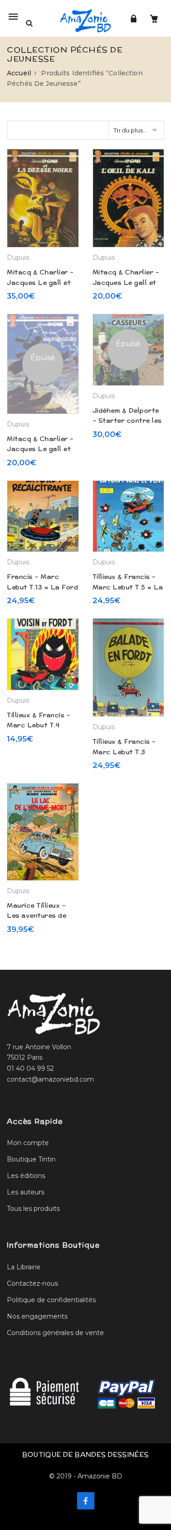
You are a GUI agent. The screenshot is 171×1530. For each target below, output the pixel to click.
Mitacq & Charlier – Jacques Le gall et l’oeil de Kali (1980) (126, 282)
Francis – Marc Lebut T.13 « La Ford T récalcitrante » (42, 587)
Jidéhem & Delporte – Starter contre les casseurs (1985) (127, 421)
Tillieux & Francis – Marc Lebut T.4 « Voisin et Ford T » (40, 725)
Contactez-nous (32, 1283)
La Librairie (24, 1267)
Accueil (19, 73)
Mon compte (28, 1143)
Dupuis (18, 257)
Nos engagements (37, 1316)
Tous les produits (33, 1208)
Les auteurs (25, 1192)
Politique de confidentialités (51, 1300)
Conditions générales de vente (55, 1333)
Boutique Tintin (31, 1159)
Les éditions (26, 1176)
